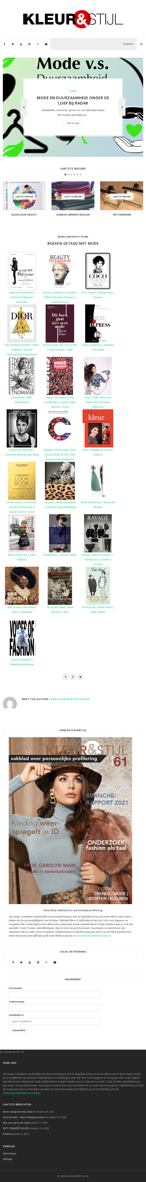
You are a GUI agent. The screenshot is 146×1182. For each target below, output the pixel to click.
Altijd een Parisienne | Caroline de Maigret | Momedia (22, 297)
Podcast (7, 1133)
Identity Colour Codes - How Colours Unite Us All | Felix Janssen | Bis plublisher (60, 454)
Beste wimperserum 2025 (17, 1111)
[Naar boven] (136, 1170)
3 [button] (71, 174)
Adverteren (9, 1153)
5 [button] (77, 174)
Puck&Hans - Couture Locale (59, 554)
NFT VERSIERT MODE (16, 1128)
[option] (73, 107)
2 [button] (68, 174)
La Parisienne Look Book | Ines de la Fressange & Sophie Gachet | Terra (21, 506)
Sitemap (7, 1159)
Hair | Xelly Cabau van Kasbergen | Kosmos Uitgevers (98, 402)
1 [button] (65, 174)
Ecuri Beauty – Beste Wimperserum (23, 1117)
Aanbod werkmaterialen (73, 214)
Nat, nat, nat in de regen (16, 1122)
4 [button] (74, 174)
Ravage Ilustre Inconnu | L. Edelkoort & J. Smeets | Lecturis (98, 559)
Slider (73, 90)
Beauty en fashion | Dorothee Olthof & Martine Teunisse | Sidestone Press (60, 297)
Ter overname (121, 214)
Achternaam (16, 1001)
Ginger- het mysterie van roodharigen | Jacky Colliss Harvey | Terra (60, 402)
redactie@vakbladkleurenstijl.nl (91, 935)
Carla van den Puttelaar (70, 699)
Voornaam (15, 988)
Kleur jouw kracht (24, 214)
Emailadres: (16, 1015)
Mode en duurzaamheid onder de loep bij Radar (73, 100)
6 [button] (80, 174)
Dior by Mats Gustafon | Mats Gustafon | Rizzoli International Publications (22, 349)
